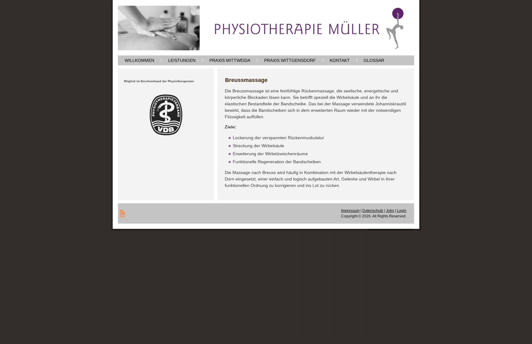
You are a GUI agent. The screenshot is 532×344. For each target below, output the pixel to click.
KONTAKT (340, 60)
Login (401, 210)
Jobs (390, 210)
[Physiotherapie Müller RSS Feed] (122, 214)
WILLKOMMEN (139, 60)
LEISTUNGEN (181, 60)
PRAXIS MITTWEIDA (229, 60)
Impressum (350, 210)
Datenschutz (372, 210)
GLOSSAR (374, 60)
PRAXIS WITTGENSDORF (290, 60)
